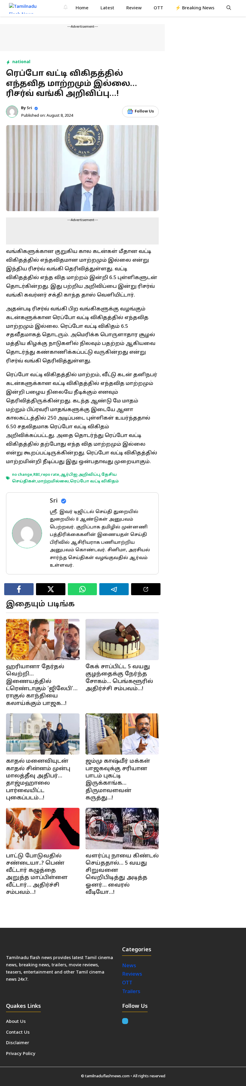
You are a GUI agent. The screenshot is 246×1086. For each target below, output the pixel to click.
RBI (36, 474)
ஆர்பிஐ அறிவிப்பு (80, 474)
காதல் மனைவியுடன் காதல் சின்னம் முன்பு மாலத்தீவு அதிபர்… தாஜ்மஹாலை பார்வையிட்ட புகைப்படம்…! (38, 779)
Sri (29, 108)
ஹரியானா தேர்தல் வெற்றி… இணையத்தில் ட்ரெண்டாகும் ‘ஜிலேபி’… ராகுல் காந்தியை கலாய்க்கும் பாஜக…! (41, 685)
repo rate (50, 474)
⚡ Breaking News (194, 8)
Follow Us (144, 111)
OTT (158, 8)
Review (134, 8)
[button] (228, 8)
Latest (107, 8)
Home (82, 8)
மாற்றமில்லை (53, 481)
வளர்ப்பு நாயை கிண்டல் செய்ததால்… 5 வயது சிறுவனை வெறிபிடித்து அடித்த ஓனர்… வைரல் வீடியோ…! (122, 874)
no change (22, 474)
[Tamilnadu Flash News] (26, 8)
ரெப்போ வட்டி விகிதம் (94, 481)
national (21, 62)
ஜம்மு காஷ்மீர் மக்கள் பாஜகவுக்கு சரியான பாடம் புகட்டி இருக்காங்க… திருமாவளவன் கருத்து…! (118, 779)
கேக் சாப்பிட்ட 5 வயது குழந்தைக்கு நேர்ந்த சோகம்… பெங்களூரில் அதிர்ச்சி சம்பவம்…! (119, 677)
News (129, 966)
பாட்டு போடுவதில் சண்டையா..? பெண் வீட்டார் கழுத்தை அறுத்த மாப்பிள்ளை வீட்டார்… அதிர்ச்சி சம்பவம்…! (37, 874)
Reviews (132, 974)
